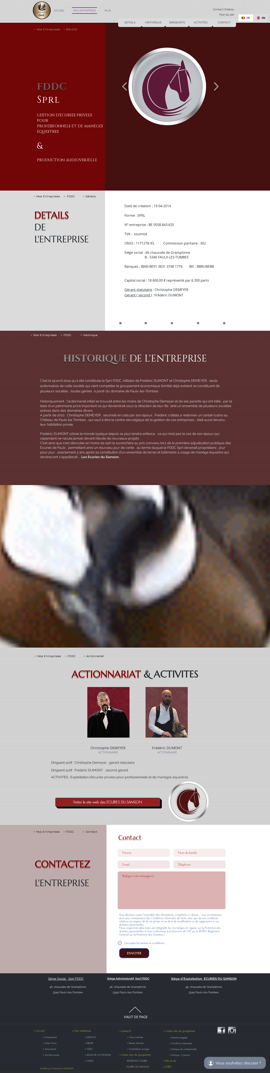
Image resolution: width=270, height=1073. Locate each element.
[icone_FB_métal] (221, 1031)
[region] (108, 712)
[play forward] (216, 86)
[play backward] (125, 86)
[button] (76, 29)
